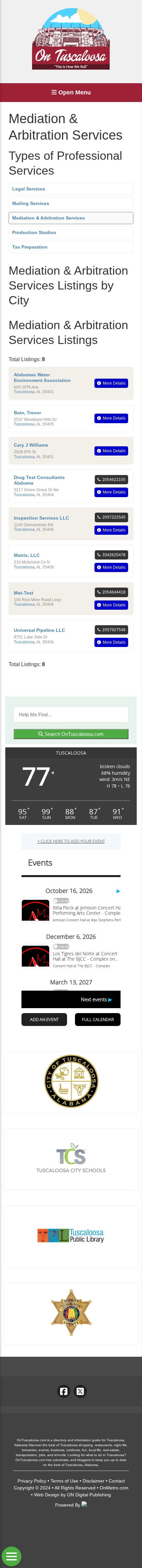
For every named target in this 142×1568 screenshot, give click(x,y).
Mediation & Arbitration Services (48, 218)
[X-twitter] (80, 1391)
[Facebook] (63, 1391)
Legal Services (28, 188)
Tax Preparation (30, 247)
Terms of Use (64, 1480)
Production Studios (34, 232)
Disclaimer (93, 1480)
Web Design (46, 1494)
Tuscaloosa (24, 392)
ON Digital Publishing (89, 1494)
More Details (114, 383)
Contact (117, 1480)
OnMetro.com (114, 1487)
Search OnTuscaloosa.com (73, 734)
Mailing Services (30, 203)
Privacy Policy (32, 1480)
